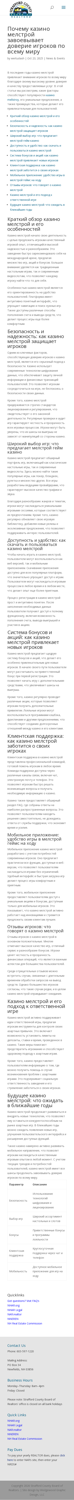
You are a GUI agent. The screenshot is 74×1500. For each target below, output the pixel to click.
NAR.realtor (14, 1314)
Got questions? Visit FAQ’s (23, 1301)
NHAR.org (13, 1305)
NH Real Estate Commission (24, 1323)
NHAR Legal (14, 1310)
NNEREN (12, 1319)
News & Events (55, 58)
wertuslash (17, 58)
